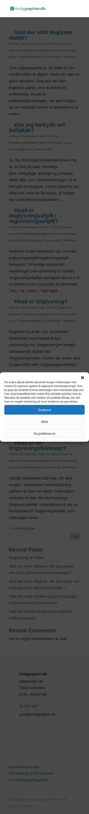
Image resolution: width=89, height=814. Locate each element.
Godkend (44, 410)
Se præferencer (44, 433)
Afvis (44, 421)
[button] (82, 378)
